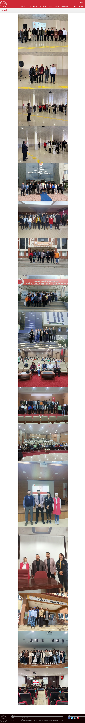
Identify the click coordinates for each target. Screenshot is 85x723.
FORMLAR (73, 6)
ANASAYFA (24, 6)
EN (83, 2)
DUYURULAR (64, 6)
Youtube (78, 718)
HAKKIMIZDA (33, 6)
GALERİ (57, 6)
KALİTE (50, 6)
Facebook (69, 718)
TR (80, 2)
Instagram (75, 718)
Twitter (72, 718)
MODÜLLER (43, 6)
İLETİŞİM (81, 6)
